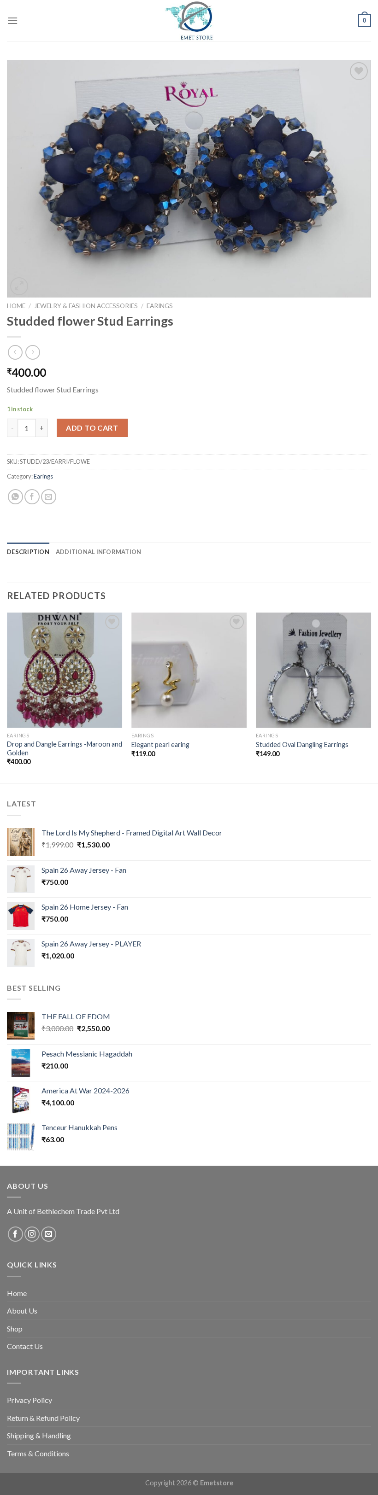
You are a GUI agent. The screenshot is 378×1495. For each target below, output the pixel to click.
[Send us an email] (48, 1234)
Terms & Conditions (38, 1453)
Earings (160, 306)
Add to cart (92, 427)
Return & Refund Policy (43, 1417)
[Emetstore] (189, 20)
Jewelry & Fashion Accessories (86, 306)
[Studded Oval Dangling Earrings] (313, 670)
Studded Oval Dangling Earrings (302, 744)
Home (16, 306)
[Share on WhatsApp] (15, 496)
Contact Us (25, 1346)
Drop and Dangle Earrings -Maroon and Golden (64, 748)
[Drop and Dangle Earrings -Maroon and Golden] (64, 670)
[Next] (371, 697)
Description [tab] (28, 551)
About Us (22, 1310)
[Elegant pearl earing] (189, 670)
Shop (15, 1328)
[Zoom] (19, 286)
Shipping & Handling (39, 1435)
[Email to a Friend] (48, 496)
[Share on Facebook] (32, 496)
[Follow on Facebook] (15, 1234)
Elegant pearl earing (160, 744)
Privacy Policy (29, 1400)
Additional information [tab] (99, 551)
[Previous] (7, 697)
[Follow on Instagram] (32, 1234)
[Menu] (12, 20)
